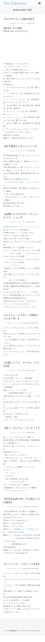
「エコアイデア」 (31, 155)
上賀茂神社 (13, 461)
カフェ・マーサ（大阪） (18, 390)
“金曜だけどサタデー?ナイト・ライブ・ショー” (21, 227)
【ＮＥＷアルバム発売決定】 (19, 18)
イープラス (14, 265)
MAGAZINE (26, 323)
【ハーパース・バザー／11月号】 (21, 564)
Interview (27, 507)
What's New (31, 23)
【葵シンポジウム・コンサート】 (21, 427)
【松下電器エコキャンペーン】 (20, 146)
